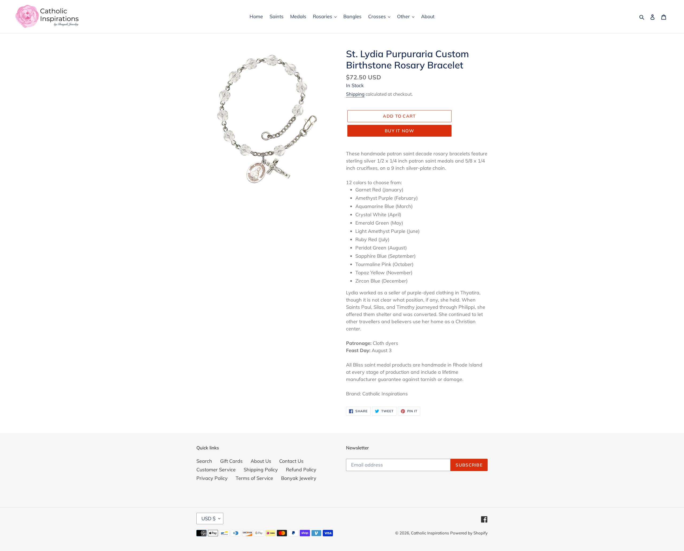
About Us (261, 461)
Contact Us (291, 461)
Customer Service (216, 470)
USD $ (208, 518)
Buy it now (399, 130)
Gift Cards (231, 461)
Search (204, 461)
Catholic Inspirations (430, 532)
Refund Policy (301, 470)
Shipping (355, 94)
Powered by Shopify (469, 532)
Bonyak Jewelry (298, 478)
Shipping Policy (261, 470)
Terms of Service (254, 478)
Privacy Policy (212, 478)
